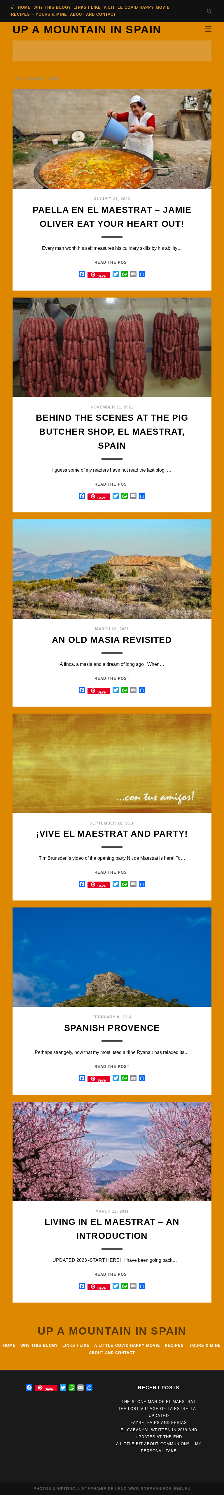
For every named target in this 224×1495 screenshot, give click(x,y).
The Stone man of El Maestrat (159, 1402)
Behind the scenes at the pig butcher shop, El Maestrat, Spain (112, 431)
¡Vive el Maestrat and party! (112, 833)
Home (24, 7)
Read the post (112, 262)
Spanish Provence (112, 1028)
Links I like (87, 7)
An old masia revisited (112, 640)
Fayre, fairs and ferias (158, 1422)
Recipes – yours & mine (39, 14)
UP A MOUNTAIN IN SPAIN (87, 30)
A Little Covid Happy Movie (137, 7)
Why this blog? (52, 7)
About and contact (93, 14)
